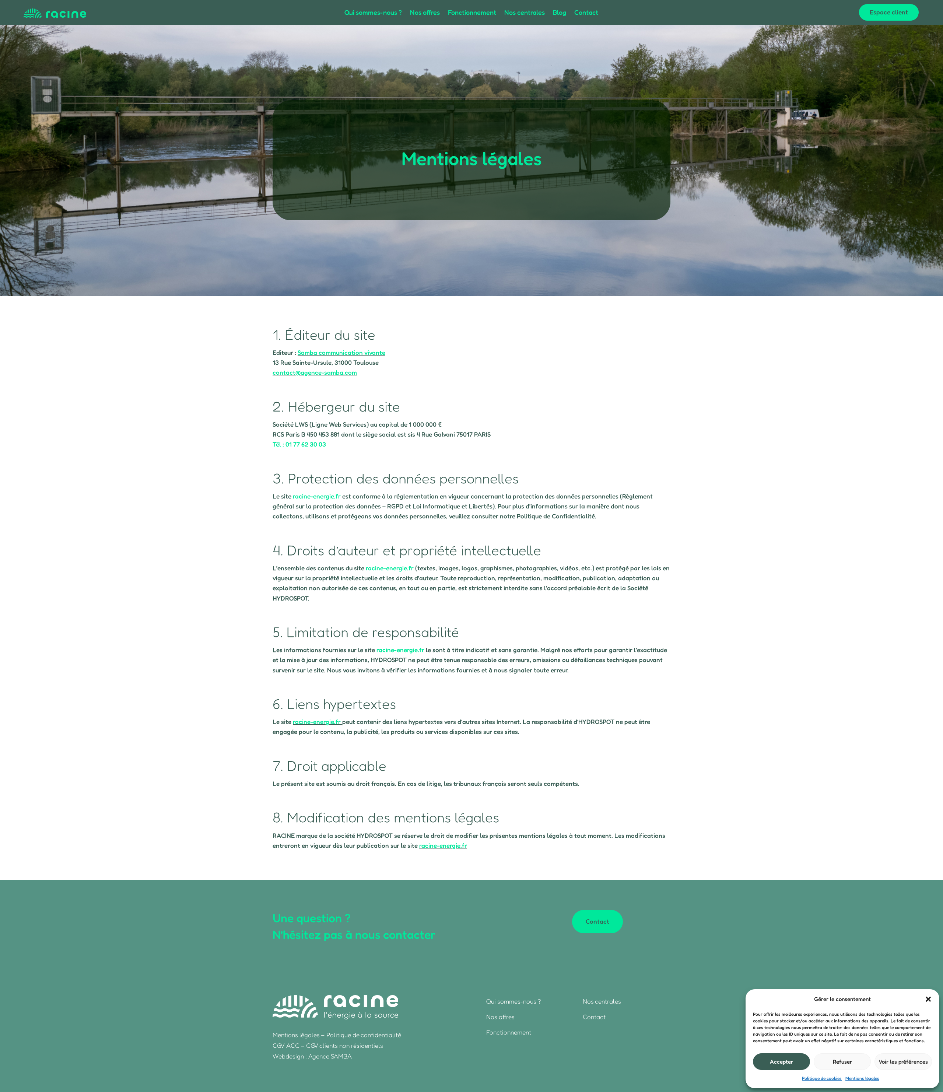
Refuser (842, 1061)
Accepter (781, 1061)
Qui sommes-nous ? (373, 13)
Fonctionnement (472, 13)
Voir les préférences (903, 1061)
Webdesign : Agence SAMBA (312, 1056)
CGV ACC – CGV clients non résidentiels (328, 1045)
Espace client (889, 12)
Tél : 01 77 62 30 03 (299, 444)
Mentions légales (862, 1078)
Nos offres (425, 13)
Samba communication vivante (341, 352)
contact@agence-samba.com (315, 372)
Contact (586, 13)
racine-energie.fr (317, 496)
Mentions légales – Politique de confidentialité (337, 1035)
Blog (559, 13)
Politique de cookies (822, 1078)
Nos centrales (524, 13)
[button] (928, 999)
